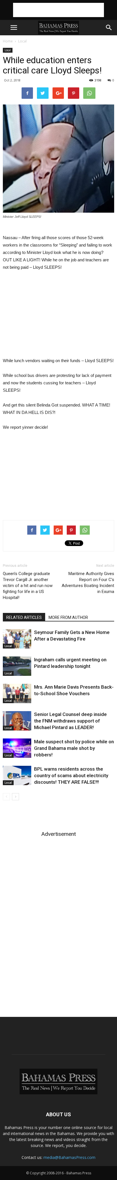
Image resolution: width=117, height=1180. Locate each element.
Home (8, 41)
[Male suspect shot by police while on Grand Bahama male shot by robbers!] (17, 748)
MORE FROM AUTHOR (68, 617)
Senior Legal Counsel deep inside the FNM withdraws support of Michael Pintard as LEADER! (70, 720)
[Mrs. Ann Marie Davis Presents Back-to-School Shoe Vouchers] (17, 693)
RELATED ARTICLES (24, 617)
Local (22, 41)
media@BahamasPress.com (69, 1157)
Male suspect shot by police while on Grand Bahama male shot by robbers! (74, 748)
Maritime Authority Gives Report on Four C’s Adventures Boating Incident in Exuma (88, 582)
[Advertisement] (58, 10)
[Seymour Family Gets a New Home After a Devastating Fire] (17, 639)
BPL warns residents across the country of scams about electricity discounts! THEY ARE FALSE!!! (71, 775)
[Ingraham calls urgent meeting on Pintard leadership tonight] (17, 666)
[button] (109, 27)
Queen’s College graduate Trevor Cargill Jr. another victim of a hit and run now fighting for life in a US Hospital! (28, 585)
